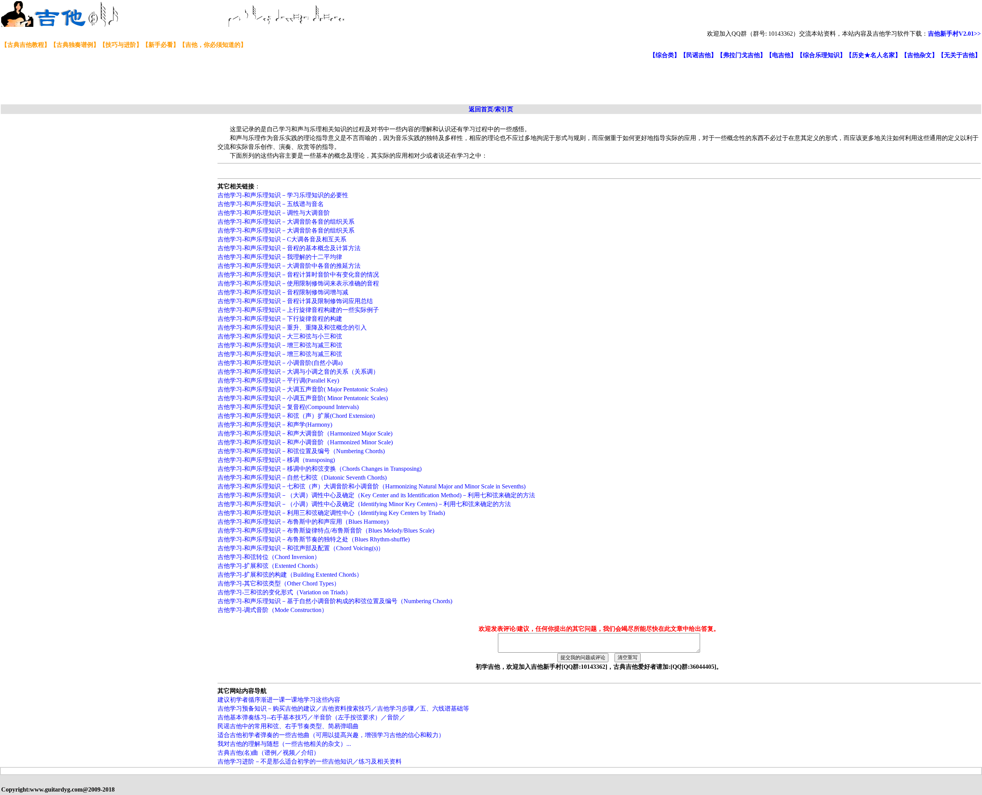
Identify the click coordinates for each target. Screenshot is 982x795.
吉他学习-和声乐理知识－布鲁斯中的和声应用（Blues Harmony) (303, 521)
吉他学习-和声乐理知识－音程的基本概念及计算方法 (289, 248)
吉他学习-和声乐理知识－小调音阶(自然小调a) (280, 363)
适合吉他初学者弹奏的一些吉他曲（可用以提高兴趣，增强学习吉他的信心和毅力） (331, 735)
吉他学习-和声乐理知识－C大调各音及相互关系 (281, 239)
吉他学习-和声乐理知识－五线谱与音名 (270, 204)
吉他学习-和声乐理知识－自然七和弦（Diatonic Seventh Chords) (302, 477)
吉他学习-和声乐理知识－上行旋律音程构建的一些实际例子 (298, 310)
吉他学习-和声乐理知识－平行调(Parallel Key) (278, 380)
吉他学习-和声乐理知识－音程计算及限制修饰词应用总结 (295, 301)
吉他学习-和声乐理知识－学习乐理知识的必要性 (282, 195)
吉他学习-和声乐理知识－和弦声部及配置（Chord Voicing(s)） (300, 548)
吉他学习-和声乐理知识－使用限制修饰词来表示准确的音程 (298, 283)
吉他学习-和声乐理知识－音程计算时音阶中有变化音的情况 (298, 274)
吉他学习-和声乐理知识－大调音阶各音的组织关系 (285, 221)
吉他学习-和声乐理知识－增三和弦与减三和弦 (279, 345)
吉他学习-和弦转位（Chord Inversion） (268, 557)
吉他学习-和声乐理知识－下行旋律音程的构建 (279, 318)
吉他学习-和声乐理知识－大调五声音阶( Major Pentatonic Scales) (302, 389)
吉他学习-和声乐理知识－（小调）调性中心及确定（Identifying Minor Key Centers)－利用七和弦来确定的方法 (364, 504)
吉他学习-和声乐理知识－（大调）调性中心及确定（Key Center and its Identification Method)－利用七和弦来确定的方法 (376, 495)
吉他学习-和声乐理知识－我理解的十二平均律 (279, 257)
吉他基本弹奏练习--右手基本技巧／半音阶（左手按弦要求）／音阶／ (311, 717)
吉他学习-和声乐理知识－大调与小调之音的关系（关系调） (298, 371)
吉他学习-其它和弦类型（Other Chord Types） (278, 583)
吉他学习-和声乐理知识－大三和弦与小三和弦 (279, 336)
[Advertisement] (187, 82)
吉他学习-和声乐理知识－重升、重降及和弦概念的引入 (292, 327)
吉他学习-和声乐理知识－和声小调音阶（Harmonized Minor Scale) (305, 442)
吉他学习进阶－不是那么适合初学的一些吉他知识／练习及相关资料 (309, 761)
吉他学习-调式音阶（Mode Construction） (272, 610)
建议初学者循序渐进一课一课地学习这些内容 (278, 699)
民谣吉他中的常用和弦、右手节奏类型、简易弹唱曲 (288, 726)
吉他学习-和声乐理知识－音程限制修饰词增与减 (282, 292)
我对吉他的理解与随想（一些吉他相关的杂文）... (284, 744)
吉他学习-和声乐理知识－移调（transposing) (276, 460)
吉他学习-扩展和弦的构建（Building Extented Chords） (289, 574)
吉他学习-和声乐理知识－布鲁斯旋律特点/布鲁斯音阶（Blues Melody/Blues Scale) (325, 530)
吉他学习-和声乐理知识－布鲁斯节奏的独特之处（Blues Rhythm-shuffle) (313, 539)
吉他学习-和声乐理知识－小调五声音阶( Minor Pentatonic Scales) (302, 398)
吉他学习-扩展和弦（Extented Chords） (269, 565)
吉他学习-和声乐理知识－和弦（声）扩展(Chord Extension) (296, 415)
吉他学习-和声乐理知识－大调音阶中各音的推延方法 (289, 265)
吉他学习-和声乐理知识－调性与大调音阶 (273, 212)
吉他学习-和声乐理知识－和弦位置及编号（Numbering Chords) (301, 451)
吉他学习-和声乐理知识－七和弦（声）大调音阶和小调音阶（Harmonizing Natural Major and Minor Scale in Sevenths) (371, 486)
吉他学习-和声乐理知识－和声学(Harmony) (274, 424)
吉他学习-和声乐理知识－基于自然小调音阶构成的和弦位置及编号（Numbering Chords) (334, 601)
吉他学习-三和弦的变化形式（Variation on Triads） (284, 592)
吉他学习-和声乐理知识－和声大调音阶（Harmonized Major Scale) (304, 433)
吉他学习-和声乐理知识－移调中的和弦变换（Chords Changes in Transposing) (319, 468)
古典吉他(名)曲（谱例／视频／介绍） (268, 752)
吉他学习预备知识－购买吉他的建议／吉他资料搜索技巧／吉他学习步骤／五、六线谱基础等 (343, 708)
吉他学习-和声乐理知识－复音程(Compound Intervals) (288, 407)
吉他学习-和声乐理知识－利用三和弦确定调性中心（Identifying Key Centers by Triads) (331, 513)
